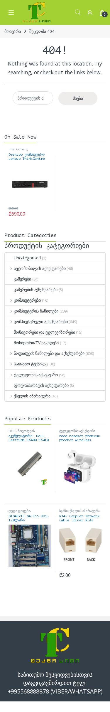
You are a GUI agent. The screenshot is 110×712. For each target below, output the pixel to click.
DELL (12, 431)
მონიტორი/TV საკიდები (36, 342)
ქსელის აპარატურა (32, 396)
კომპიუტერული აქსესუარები (40, 321)
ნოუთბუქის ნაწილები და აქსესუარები (49, 353)
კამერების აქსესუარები (35, 289)
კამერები (22, 279)
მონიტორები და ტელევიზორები (44, 332)
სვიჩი (63, 510)
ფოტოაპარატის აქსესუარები (41, 385)
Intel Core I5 (18, 149)
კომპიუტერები (27, 300)
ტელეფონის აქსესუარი (36, 374)
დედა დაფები (19, 510)
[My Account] (90, 12)
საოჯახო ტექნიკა (30, 364)
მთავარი (12, 31)
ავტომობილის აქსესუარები (40, 268)
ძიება (78, 98)
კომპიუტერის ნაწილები (36, 311)
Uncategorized (27, 258)
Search (78, 12)
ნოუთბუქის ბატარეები (22, 432)
